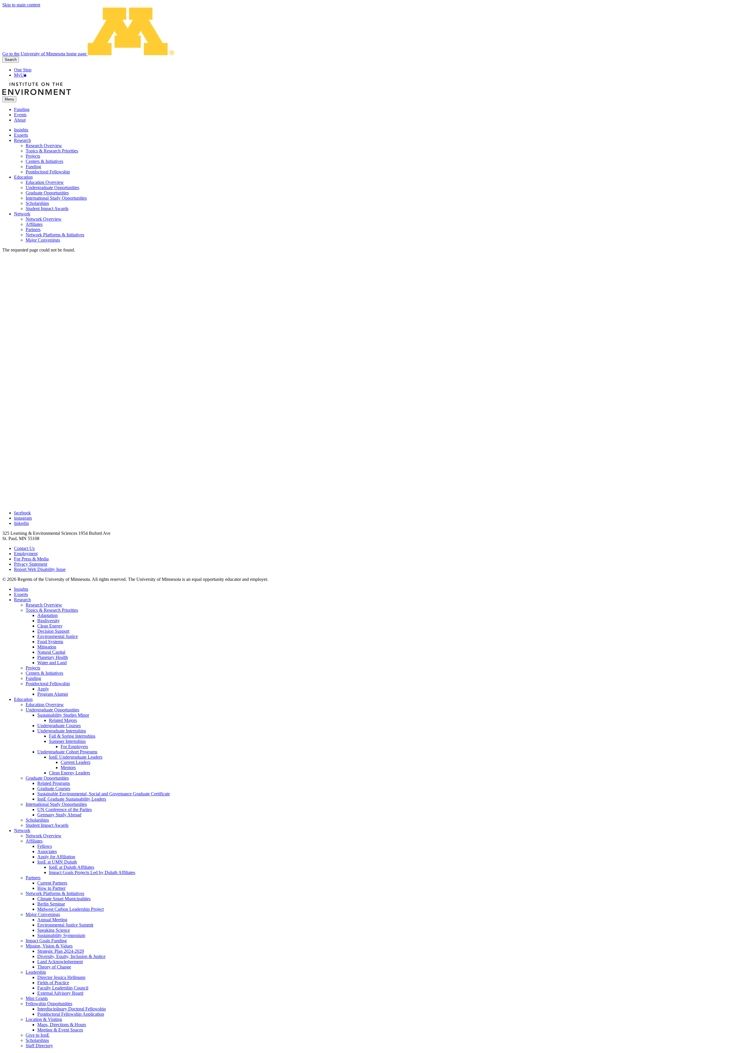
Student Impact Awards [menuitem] (47, 208)
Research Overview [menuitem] (44, 145)
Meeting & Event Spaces (60, 1029)
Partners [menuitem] (33, 229)
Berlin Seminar (51, 903)
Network (22, 830)
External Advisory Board (60, 993)
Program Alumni (52, 694)
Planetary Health (52, 657)
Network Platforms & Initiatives (55, 893)
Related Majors (63, 720)
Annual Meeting (52, 919)
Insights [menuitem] (21, 129)
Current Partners (52, 882)
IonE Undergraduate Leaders (75, 757)
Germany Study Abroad (59, 814)
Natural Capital (51, 652)
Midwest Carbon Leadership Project (70, 909)
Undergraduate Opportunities (52, 709)
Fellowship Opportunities (49, 1003)
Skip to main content (21, 4)
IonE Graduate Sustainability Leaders (71, 799)
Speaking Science (53, 930)
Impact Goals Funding (46, 940)
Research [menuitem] (22, 140)
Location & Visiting (44, 1019)
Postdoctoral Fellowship (48, 683)
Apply (43, 688)
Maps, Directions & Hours (61, 1024)
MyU (19, 75)
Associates (47, 851)
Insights (21, 589)
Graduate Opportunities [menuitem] (47, 192)
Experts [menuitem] (21, 135)
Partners (33, 877)
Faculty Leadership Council (62, 987)
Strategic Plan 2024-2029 (60, 951)
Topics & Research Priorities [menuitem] (52, 150)
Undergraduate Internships (61, 730)
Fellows (44, 846)
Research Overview (44, 604)
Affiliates (34, 840)
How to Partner (51, 888)
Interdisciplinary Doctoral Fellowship (71, 1008)
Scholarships (37, 820)
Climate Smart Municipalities (64, 898)
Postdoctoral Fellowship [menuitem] (48, 171)
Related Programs (53, 783)
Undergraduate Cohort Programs (67, 751)
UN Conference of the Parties (64, 809)
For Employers (74, 746)
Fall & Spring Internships (72, 736)
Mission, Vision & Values (49, 945)
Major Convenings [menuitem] (43, 240)
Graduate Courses (53, 788)
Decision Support (53, 631)
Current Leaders (75, 762)
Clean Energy (50, 625)
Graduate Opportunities (47, 778)
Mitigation (46, 646)
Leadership (36, 972)
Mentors (68, 767)
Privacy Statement (30, 564)
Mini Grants (37, 998)
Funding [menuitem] (33, 166)
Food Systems (50, 641)
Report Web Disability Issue (40, 569)
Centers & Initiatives (44, 673)
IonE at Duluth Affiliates (71, 867)
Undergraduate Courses (59, 725)
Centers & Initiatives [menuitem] (44, 161)
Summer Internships (67, 741)
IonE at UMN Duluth (57, 861)
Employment (26, 553)
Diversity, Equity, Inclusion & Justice (71, 956)
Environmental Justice (57, 636)
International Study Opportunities (56, 804)
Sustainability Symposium (61, 935)
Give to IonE (38, 1035)
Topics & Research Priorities (52, 610)
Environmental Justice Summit (65, 924)
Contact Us (24, 548)
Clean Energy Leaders (69, 772)
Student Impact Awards (47, 825)
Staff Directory (39, 1045)
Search (11, 59)
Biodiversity (48, 620)
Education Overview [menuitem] (45, 182)
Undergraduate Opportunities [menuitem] (52, 187)
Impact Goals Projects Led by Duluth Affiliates (92, 872)
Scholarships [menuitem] (37, 203)
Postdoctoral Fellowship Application (70, 1014)
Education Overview (45, 704)
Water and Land (52, 662)
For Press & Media (31, 558)
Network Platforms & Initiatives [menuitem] (55, 234)
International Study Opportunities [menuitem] (56, 198)
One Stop (22, 69)
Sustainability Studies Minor (63, 715)
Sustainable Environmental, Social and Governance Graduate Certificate (103, 793)
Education (23, 699)
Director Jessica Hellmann (61, 977)
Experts (21, 594)
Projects (33, 667)
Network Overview (43, 835)
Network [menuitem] (22, 213)
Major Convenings (43, 914)
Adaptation (47, 615)
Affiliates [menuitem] (34, 224)
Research (22, 599)
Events (20, 114)
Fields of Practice (53, 982)
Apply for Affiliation (56, 856)
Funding (21, 109)
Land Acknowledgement (60, 961)
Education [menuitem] (23, 177)
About (20, 119)
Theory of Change (54, 966)
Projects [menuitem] (33, 156)
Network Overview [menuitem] (43, 219)
